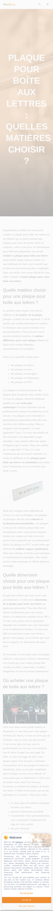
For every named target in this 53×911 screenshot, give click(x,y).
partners (19, 842)
